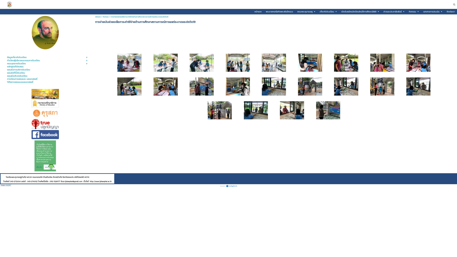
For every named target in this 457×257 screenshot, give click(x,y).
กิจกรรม (106, 17)
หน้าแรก (98, 17)
